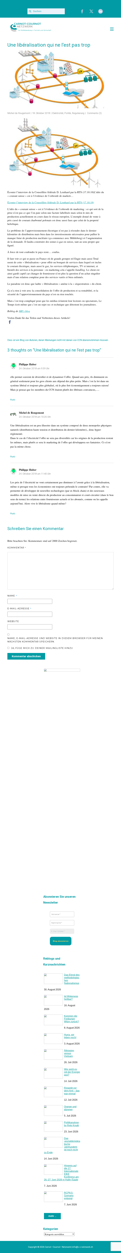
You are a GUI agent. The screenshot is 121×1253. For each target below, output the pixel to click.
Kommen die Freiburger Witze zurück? (71, 1024)
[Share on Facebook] (9, 327)
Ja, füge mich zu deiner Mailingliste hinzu (41, 653)
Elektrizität (57, 113)
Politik (67, 113)
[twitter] (91, 11)
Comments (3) (94, 113)
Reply (12, 405)
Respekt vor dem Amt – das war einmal (72, 1096)
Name (12, 601)
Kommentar (16, 553)
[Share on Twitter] (16, 322)
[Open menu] (112, 29)
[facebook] (82, 11)
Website (13, 626)
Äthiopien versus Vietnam (69, 1059)
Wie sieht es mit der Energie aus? (72, 1077)
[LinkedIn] (100, 11)
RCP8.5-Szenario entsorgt (68, 1201)
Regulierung (78, 113)
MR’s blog (24, 311)
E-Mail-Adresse (19, 614)
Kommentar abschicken (26, 661)
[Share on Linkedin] (22, 322)
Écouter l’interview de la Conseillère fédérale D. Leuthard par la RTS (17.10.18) (50, 202)
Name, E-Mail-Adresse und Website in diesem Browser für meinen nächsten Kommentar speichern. (55, 645)
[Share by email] (29, 325)
